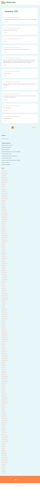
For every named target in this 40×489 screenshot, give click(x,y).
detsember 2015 (5, 312)
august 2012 (4, 383)
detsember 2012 (5, 376)
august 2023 (4, 200)
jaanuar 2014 (4, 353)
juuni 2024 (3, 184)
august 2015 (4, 320)
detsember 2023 (5, 193)
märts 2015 (4, 328)
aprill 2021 (4, 249)
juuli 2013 (3, 364)
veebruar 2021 (4, 253)
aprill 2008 (4, 471)
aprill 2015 (4, 327)
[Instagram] (17, 479)
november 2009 (4, 437)
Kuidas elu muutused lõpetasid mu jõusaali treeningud (11, 160)
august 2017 (4, 281)
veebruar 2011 (4, 415)
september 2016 (5, 298)
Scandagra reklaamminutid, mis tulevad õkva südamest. (11, 151)
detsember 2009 (5, 436)
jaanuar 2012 (4, 395)
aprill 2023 (4, 207)
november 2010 (4, 418)
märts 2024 (4, 187)
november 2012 (4, 378)
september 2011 (5, 402)
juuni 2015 (3, 323)
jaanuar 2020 (4, 256)
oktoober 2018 (4, 263)
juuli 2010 (3, 425)
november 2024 (4, 179)
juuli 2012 (3, 385)
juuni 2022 (3, 224)
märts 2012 (4, 392)
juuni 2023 (3, 203)
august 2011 (4, 404)
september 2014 (5, 339)
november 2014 (4, 335)
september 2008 (5, 462)
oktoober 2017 (4, 277)
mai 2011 (3, 409)
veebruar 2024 (4, 189)
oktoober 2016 (4, 297)
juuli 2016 (3, 302)
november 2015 (4, 314)
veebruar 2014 (4, 351)
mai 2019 (3, 260)
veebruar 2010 (4, 432)
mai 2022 (3, 226)
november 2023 (4, 195)
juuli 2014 (3, 342)
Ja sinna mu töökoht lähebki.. (6, 158)
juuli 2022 (3, 223)
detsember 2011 (5, 397)
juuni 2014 (3, 344)
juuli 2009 (3, 444)
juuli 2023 (3, 202)
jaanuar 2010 (4, 434)
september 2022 (5, 219)
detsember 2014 (5, 334)
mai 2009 (3, 448)
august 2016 (4, 300)
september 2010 (5, 422)
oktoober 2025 (4, 172)
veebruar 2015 (4, 330)
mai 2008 (3, 469)
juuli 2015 (3, 321)
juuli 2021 (3, 244)
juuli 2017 (3, 283)
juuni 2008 (3, 467)
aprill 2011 (4, 411)
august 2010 (4, 423)
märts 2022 (4, 230)
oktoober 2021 (4, 239)
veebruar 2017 (4, 290)
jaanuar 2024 (4, 191)
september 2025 (5, 173)
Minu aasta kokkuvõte (5, 149)
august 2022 (4, 221)
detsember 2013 (5, 355)
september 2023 (5, 198)
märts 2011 (4, 413)
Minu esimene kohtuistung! (6, 147)
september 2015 (5, 318)
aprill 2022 (4, 228)
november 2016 (4, 295)
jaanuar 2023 (4, 212)
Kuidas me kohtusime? (5, 162)
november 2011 (4, 399)
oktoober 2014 (4, 337)
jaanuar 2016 (4, 311)
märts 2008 (4, 473)
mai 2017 (3, 286)
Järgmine (34, 127)
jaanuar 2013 (4, 374)
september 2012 (5, 381)
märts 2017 (4, 288)
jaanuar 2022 (4, 233)
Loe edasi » (5, 21)
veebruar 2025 (4, 177)
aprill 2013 (4, 369)
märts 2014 (4, 349)
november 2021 (4, 237)
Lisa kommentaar (17, 17)
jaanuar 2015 (4, 332)
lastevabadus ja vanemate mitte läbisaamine (9, 156)
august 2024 (4, 182)
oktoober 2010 (4, 420)
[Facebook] (15, 479)
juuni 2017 (3, 284)
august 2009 (4, 443)
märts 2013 (4, 371)
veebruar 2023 (4, 210)
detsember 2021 (5, 235)
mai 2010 (3, 427)
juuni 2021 (3, 246)
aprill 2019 (4, 261)
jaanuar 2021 (4, 254)
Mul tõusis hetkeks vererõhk (7, 153)
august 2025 (4, 175)
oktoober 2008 (4, 460)
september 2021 (5, 240)
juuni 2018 (3, 265)
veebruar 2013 (4, 372)
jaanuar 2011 (4, 416)
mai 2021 (3, 247)
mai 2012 (3, 388)
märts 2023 (4, 209)
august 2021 (4, 242)
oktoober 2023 (4, 196)
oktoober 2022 (4, 217)
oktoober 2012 (4, 379)
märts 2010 (4, 430)
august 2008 (4, 464)
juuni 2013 (3, 365)
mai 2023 (3, 205)
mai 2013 (3, 367)
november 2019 (4, 258)
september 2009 (5, 441)
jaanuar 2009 (4, 455)
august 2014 (4, 341)
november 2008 (4, 459)
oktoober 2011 (4, 400)
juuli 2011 (3, 406)
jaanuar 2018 (4, 274)
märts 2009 (4, 452)
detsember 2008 (5, 457)
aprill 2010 (4, 429)
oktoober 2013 (4, 358)
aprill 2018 (4, 268)
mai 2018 (3, 267)
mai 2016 (3, 305)
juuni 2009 (3, 446)
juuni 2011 (3, 408)
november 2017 (4, 276)
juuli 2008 (3, 466)
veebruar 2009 (4, 453)
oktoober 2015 (4, 316)
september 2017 (5, 279)
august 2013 (4, 362)
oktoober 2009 (4, 439)
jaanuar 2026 (4, 170)
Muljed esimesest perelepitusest (7, 145)
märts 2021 (4, 251)
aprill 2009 (4, 450)
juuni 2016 (3, 304)
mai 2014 (3, 346)
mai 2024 (3, 186)
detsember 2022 (5, 214)
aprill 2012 (4, 390)
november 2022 (4, 216)
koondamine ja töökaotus (6, 164)
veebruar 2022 (4, 231)
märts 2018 (4, 270)
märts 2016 (4, 307)
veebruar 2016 (4, 309)
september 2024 (5, 180)
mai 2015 (3, 325)
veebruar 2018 (4, 272)
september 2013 (5, 360)
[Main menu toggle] (38, 2)
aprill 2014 (4, 348)
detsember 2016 (5, 293)
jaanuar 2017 (4, 291)
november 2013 (4, 356)
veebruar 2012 (4, 393)
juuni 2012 (3, 386)
